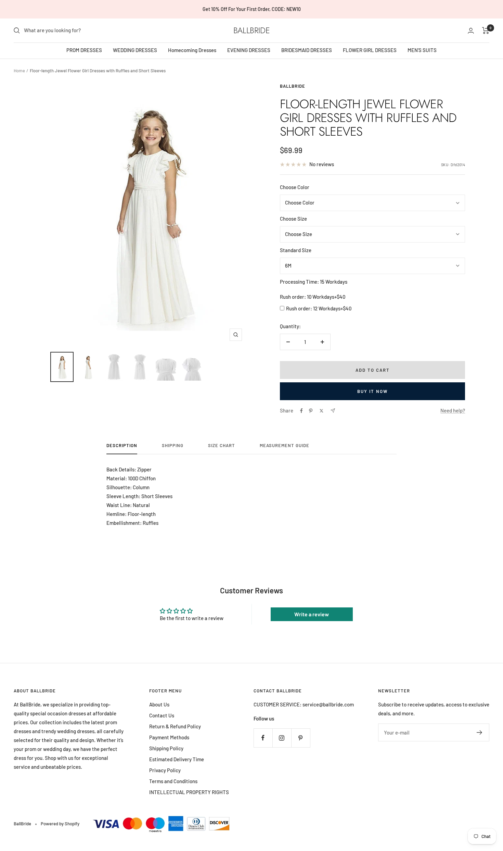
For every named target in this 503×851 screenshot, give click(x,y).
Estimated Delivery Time (176, 759)
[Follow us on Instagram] (281, 737)
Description (121, 445)
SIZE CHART (221, 445)
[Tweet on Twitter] (321, 410)
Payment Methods (169, 737)
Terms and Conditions (173, 781)
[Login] (471, 31)
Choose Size (293, 218)
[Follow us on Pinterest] (300, 737)
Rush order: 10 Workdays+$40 (312, 297)
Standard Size (295, 250)
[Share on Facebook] (301, 410)
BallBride (292, 86)
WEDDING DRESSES (135, 50)
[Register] (479, 732)
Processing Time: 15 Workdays (313, 282)
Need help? (452, 410)
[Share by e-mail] (333, 410)
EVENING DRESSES (248, 50)
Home (19, 70)
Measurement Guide (284, 445)
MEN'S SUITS (422, 50)
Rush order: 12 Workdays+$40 (318, 308)
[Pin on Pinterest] (310, 410)
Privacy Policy (165, 770)
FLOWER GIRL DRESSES (370, 50)
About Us (159, 704)
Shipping (172, 445)
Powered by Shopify (60, 823)
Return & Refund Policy (175, 726)
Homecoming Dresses (192, 50)
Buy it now (372, 391)
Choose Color (294, 187)
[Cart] (485, 30)
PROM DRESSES (84, 50)
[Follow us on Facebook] (263, 737)
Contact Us (161, 715)
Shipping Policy (166, 748)
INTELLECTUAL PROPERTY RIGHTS (189, 792)
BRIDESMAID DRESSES (306, 50)
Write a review (311, 614)
